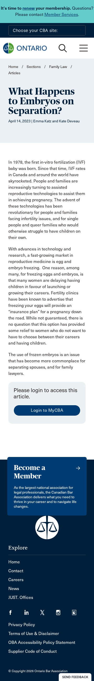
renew (28, 8)
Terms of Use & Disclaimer (33, 633)
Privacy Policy (21, 624)
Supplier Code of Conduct (32, 651)
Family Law (58, 67)
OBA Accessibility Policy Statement (41, 642)
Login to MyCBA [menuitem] (47, 410)
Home (13, 67)
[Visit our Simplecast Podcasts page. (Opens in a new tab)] (77, 610)
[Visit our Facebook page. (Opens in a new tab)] (16, 610)
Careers (16, 579)
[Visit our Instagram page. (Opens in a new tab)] (64, 610)
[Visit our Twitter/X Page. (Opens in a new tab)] (48, 610)
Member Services (61, 14)
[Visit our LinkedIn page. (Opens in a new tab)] (32, 610)
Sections (34, 67)
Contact (15, 570)
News (13, 588)
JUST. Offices (20, 597)
